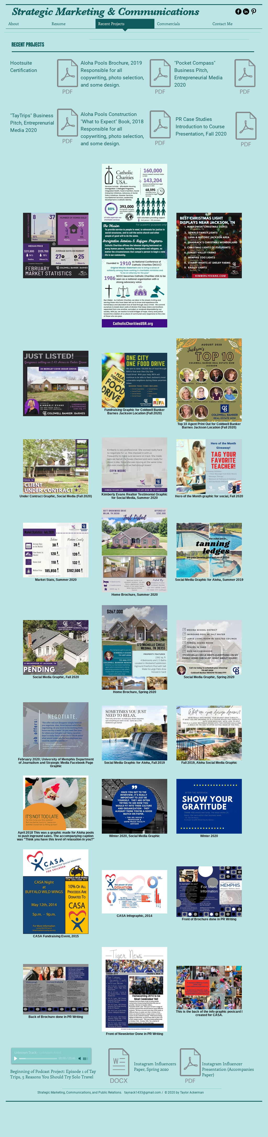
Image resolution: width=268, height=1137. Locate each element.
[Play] (16, 1058)
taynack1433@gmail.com (142, 1092)
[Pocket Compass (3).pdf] (245, 77)
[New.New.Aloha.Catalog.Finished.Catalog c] (160, 77)
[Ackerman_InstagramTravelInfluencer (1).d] (119, 1066)
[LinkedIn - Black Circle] (246, 11)
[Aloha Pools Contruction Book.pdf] (160, 128)
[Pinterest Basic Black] (253, 11)
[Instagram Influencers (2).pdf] (190, 1066)
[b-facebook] (238, 11)
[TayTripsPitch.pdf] (67, 126)
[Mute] (80, 1058)
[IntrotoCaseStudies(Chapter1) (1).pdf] (246, 130)
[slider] (85, 1058)
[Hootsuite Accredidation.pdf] (67, 77)
